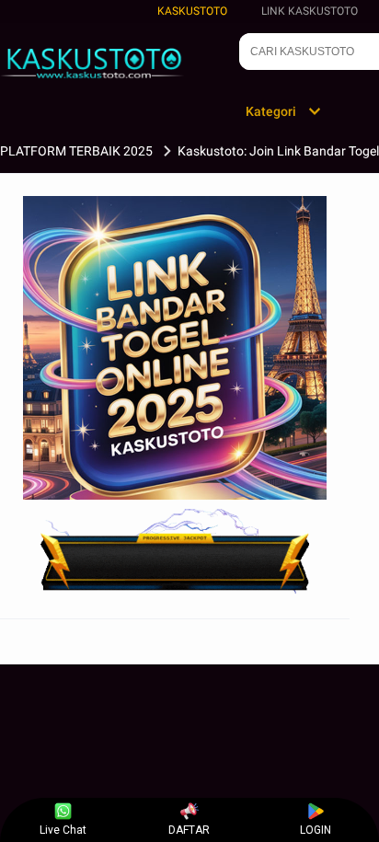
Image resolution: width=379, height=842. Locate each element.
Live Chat (63, 830)
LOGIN (315, 830)
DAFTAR (189, 830)
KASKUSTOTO (192, 11)
